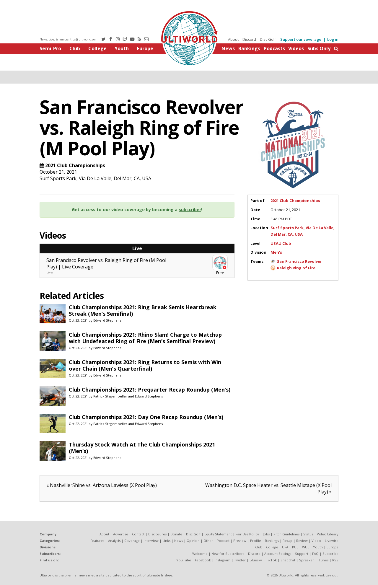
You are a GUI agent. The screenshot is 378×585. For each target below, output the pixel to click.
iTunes (323, 560)
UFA (285, 547)
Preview (239, 540)
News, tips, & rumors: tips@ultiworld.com (68, 39)
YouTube (183, 560)
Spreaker (306, 560)
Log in (332, 39)
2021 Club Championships (75, 165)
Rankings (249, 48)
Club (74, 48)
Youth (122, 48)
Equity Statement (218, 534)
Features (97, 540)
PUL (295, 547)
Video (316, 540)
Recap (287, 540)
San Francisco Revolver (299, 261)
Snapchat (288, 560)
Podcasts (274, 48)
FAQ (315, 553)
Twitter (240, 560)
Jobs (266, 534)
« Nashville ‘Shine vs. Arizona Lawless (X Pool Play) (101, 485)
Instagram (222, 560)
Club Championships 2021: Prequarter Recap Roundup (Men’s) (149, 389)
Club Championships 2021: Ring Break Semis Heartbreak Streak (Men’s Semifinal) (142, 310)
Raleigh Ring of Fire (296, 267)
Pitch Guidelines (286, 534)
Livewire (331, 540)
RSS (335, 560)
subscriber (190, 209)
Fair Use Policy (247, 534)
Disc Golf (268, 39)
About (233, 39)
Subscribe (330, 553)
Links (166, 540)
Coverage (132, 540)
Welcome (200, 553)
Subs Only (318, 48)
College (97, 48)
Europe (145, 48)
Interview (151, 540)
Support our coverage (300, 39)
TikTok (271, 560)
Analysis (114, 540)
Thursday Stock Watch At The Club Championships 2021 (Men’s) (142, 447)
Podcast (223, 540)
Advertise (120, 534)
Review (302, 540)
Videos (296, 48)
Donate (176, 534)
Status (308, 534)
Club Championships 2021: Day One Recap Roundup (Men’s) (146, 417)
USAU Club (281, 243)
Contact (138, 534)
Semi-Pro (50, 48)
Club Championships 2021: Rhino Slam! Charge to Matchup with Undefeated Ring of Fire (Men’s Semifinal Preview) (145, 338)
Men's (276, 252)
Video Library (327, 534)
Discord (249, 39)
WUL (305, 547)
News (228, 48)
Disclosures (157, 534)
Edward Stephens (107, 320)
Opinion (193, 540)
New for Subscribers (227, 553)
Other (208, 540)
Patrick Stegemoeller (110, 396)
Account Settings (277, 553)
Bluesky (256, 560)
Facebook (203, 560)
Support (301, 553)
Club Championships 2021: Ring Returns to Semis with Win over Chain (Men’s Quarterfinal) (145, 365)
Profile (255, 540)
